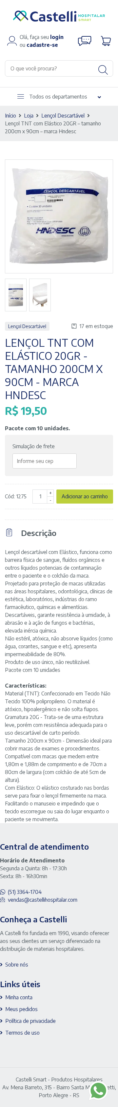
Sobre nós (16, 964)
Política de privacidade (30, 1021)
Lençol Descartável (63, 115)
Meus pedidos (21, 1009)
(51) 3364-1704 (25, 892)
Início (10, 115)
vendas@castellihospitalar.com (42, 899)
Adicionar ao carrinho (85, 496)
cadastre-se (42, 45)
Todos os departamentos (58, 96)
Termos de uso (22, 1032)
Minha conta (18, 997)
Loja (28, 115)
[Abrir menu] (20, 96)
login (57, 37)
